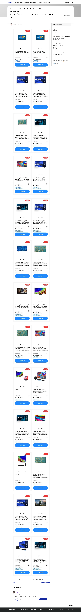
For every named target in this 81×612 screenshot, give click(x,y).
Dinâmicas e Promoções (47, 2)
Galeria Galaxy (26, 2)
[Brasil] (10, 2)
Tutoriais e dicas (39, 2)
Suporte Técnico (33, 2)
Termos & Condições (23, 609)
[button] (48, 23)
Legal (41, 609)
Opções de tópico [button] (67, 15)
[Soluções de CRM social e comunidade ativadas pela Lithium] (71, 605)
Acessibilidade (12, 609)
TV (30, 26)
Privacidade (33, 609)
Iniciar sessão (67, 2)
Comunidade (17, 2)
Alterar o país (49, 609)
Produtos (21, 2)
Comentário (45, 582)
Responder (43, 599)
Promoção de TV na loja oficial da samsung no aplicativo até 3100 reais (61, 45)
